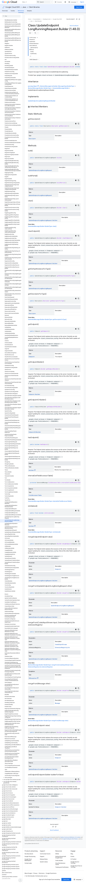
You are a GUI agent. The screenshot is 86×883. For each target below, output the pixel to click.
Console (59, 2)
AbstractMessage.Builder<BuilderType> (39, 88)
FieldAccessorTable (35, 495)
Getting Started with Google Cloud (60, 857)
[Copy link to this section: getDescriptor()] (42, 119)
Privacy (35, 873)
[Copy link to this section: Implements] (40, 97)
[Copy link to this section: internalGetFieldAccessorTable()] (54, 476)
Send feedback (74, 25)
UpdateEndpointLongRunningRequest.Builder (43, 220)
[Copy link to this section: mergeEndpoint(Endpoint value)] (54, 537)
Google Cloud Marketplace (28, 859)
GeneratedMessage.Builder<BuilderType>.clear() (42, 226)
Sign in (82, 2)
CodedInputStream (61, 644)
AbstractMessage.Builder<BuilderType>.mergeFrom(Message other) (48, 720)
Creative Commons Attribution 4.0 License (70, 837)
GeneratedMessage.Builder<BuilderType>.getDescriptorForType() (47, 319)
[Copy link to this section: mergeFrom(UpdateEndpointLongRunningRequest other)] (73, 586)
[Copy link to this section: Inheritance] (40, 82)
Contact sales (28, 863)
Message (57, 703)
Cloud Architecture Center (60, 863)
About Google (28, 873)
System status (44, 861)
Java (24, 7)
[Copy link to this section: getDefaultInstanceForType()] (52, 269)
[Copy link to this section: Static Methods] (44, 114)
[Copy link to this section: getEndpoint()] (40, 324)
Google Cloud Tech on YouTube (76, 866)
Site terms (41, 873)
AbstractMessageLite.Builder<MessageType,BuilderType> (57, 86)
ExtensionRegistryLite (62, 647)
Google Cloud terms (51, 873)
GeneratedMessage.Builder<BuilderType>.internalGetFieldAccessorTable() (50, 501)
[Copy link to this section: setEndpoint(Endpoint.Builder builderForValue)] (65, 775)
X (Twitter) (73, 859)
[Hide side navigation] (20, 880)
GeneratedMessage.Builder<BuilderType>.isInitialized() (44, 532)
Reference (21, 10)
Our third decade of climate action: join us (36, 876)
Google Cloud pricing (30, 856)
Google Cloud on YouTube (75, 862)
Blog (72, 853)
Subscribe (66, 879)
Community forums (45, 853)
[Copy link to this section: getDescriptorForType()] (48, 294)
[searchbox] (11, 16)
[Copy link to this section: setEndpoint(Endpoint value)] (51, 726)
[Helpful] (77, 19)
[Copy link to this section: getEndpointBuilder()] (45, 362)
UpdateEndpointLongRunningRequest (40, 170)
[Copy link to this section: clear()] (34, 201)
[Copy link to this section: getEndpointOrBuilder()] (47, 400)
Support (42, 856)
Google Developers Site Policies (70, 838)
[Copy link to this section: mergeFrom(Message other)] (52, 684)
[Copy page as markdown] (35, 33)
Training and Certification (62, 867)
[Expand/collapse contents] (37, 38)
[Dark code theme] (75, 64)
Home (29, 19)
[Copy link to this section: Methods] (38, 146)
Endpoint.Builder (34, 394)
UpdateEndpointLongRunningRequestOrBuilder (41, 101)
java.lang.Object (32, 86)
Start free (79, 7)
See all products (29, 853)
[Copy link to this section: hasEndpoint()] (40, 438)
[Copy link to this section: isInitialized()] (39, 506)
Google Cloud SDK (12, 7)
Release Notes (44, 859)
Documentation (37, 19)
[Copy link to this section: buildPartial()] (39, 176)
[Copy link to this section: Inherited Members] (49, 107)
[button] (11, 778)
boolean (31, 470)
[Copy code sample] (78, 64)
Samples (29, 10)
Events (72, 856)
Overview (5, 10)
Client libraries (34, 7)
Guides (13, 10)
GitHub (57, 853)
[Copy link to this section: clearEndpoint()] (41, 231)
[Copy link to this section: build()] (34, 151)
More (23, 2)
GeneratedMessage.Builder (61, 88)
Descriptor (32, 138)
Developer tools (47, 19)
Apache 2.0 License (47, 838)
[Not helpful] (79, 19)
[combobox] (44, 2)
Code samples (59, 860)
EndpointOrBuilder (35, 432)
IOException (33, 678)
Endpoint (32, 356)
